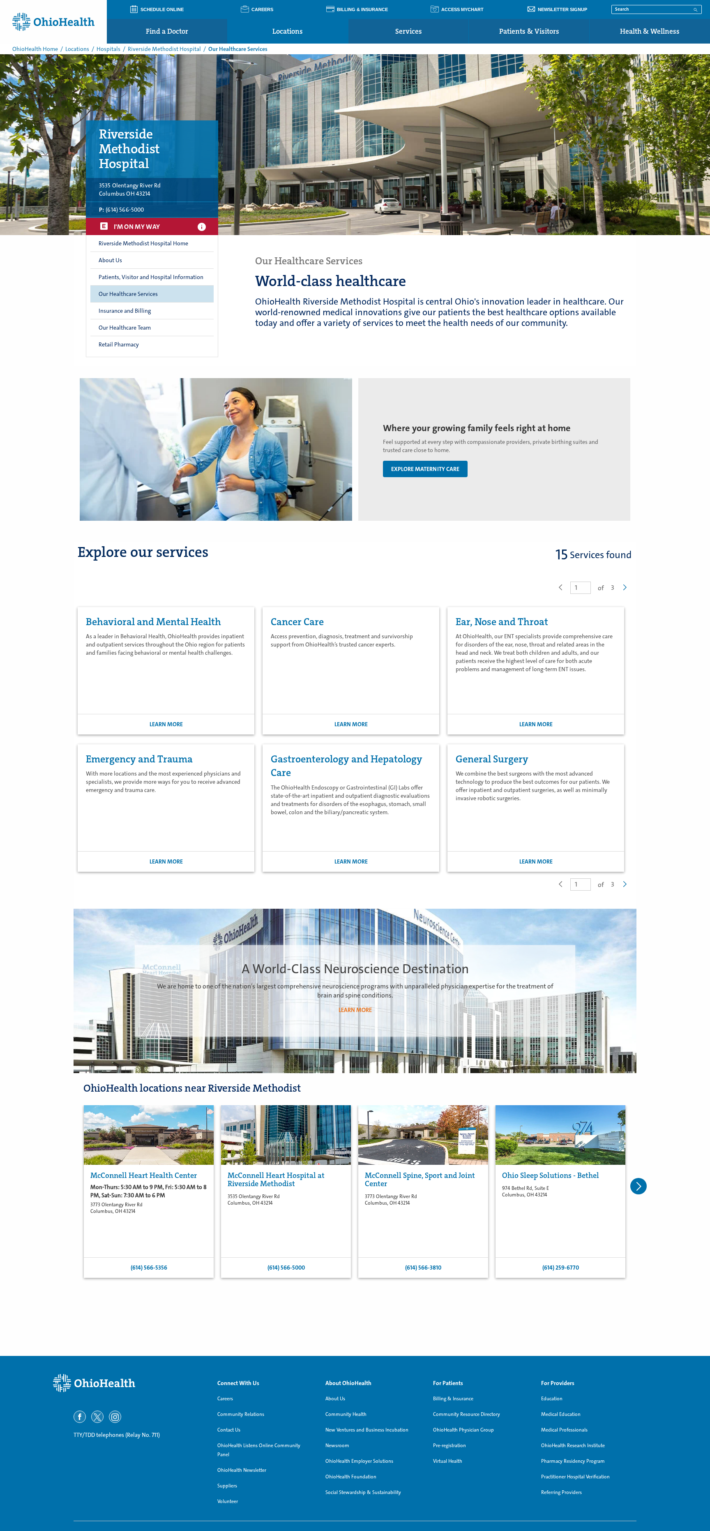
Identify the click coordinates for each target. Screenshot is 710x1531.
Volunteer (227, 1501)
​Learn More (355, 1009)
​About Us (110, 260)
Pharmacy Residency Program (573, 1461)
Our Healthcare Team (125, 327)
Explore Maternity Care (425, 469)
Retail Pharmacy (119, 344)
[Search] (695, 9)
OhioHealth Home (35, 49)
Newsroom (337, 1445)
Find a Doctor (167, 31)
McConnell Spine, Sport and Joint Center (420, 1180)
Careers (225, 1398)
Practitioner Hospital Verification (575, 1476)
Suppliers (227, 1486)
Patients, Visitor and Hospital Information (151, 277)
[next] (638, 1186)
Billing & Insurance (453, 1398)
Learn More (166, 724)
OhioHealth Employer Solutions (359, 1461)
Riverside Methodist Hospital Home (143, 243)
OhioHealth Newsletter (241, 1470)
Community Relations (240, 1414)
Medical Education (561, 1414)
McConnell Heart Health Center (143, 1175)
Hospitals (108, 49)
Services (408, 31)
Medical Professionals (564, 1430)
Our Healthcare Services (128, 294)
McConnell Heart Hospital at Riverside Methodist (276, 1180)
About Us (335, 1398)
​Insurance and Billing (125, 310)
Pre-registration (449, 1445)
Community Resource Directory (466, 1414)
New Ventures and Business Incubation (366, 1430)
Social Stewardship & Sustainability (363, 1492)
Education (551, 1398)
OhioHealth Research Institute (573, 1445)
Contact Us (228, 1430)
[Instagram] (115, 1417)
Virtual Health (447, 1461)
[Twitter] (97, 1417)
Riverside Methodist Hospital (164, 49)
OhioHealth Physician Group (463, 1430)
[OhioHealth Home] (129, 1383)
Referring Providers (561, 1492)
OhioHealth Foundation (350, 1476)
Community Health (346, 1414)
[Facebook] (80, 1417)
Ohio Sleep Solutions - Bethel (550, 1175)
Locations (287, 31)
